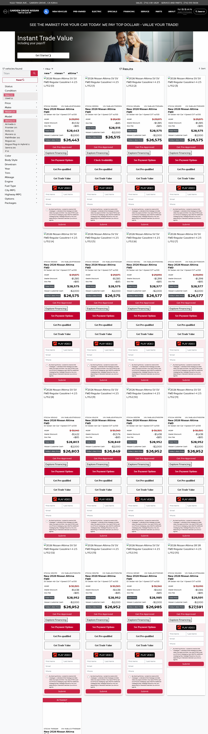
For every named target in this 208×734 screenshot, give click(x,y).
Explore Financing (56, 153)
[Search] (34, 73)
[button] (46, 12)
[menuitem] (21, 95)
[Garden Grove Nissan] (21, 11)
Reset (19, 80)
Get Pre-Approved (62, 147)
